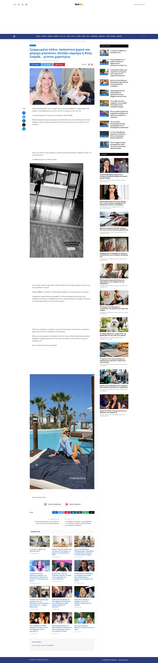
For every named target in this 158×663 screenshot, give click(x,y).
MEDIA (88, 36)
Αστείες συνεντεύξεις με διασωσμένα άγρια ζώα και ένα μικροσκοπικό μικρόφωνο (119, 83)
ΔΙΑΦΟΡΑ (50, 36)
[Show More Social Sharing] (67, 64)
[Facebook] (24, 113)
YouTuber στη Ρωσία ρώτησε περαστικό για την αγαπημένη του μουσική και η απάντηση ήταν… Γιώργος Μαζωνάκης (40, 603)
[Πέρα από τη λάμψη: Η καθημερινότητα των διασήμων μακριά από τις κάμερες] (84, 591)
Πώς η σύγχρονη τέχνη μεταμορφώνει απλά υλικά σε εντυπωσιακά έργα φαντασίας (118, 145)
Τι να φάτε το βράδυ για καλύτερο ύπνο (37, 550)
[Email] (24, 124)
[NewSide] (79, 4)
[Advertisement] (79, 21)
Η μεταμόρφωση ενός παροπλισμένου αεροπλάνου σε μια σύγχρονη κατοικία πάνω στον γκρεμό (118, 93)
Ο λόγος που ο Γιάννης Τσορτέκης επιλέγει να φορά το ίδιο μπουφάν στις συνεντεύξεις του (61, 576)
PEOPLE (73, 36)
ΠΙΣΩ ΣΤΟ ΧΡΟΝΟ (111, 36)
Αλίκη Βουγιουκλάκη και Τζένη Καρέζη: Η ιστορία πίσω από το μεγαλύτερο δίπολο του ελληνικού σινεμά (62, 628)
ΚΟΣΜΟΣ (44, 36)
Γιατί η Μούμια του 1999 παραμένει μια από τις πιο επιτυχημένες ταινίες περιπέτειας (38, 628)
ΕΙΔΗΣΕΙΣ (119, 36)
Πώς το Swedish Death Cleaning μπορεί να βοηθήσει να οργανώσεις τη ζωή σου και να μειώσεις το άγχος (84, 551)
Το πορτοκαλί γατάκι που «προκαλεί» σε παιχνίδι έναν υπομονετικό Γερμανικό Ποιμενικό (118, 72)
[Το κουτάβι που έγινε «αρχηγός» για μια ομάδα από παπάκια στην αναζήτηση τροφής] (104, 103)
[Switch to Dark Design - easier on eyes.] (141, 36)
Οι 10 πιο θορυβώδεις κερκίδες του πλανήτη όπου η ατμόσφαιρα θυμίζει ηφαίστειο (117, 135)
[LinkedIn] (24, 120)
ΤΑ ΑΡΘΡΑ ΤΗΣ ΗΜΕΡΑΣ (109, 660)
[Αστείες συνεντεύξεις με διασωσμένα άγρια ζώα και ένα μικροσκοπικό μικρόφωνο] (104, 82)
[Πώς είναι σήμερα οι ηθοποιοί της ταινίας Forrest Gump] (84, 618)
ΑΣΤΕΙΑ (79, 36)
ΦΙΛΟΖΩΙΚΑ (102, 36)
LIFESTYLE (63, 36)
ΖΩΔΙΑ (83, 36)
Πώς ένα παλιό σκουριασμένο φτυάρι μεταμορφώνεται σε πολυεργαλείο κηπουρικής (119, 124)
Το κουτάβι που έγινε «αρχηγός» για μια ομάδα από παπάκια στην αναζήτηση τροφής (118, 104)
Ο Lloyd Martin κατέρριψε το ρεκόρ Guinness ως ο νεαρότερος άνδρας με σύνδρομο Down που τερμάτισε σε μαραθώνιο (78, 523)
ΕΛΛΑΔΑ (38, 36)
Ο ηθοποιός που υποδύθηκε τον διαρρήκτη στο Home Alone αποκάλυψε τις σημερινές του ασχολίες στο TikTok (83, 577)
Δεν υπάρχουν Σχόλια (46, 60)
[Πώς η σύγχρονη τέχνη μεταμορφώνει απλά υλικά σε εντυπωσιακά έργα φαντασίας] (104, 145)
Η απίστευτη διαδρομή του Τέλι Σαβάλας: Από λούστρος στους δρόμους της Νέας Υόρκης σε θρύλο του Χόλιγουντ (61, 603)
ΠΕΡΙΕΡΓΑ (56, 36)
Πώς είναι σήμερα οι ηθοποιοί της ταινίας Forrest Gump (84, 627)
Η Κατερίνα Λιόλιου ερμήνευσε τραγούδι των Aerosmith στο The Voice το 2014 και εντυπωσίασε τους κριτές (39, 577)
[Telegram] (24, 128)
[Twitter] (24, 116)
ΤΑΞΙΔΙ (68, 36)
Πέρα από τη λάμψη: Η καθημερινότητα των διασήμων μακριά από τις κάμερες (83, 602)
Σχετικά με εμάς (123, 660)
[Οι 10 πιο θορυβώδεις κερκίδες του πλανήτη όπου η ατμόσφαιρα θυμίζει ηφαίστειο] (104, 134)
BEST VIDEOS (103, 63)
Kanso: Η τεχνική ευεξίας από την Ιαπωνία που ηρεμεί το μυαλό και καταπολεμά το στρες (62, 551)
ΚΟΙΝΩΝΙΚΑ (94, 36)
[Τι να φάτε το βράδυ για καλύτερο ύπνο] (40, 541)
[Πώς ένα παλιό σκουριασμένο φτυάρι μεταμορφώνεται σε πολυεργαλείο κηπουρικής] (104, 124)
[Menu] (14, 36)
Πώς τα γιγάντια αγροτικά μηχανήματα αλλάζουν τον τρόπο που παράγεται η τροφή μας (119, 114)
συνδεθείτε (51, 645)
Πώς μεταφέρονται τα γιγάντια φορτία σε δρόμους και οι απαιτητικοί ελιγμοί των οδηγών (118, 62)
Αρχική (31, 41)
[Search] (144, 36)
